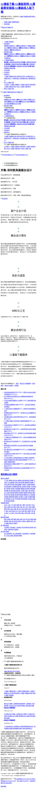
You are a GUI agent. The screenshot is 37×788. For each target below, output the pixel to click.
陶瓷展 (33, 484)
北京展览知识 (29, 76)
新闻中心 (7, 74)
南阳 (29, 513)
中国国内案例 (5, 503)
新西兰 (20, 521)
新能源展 (32, 488)
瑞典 (7, 523)
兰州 (33, 509)
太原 (22, 509)
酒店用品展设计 (27, 728)
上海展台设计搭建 (21, 714)
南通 (29, 511)
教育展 (16, 493)
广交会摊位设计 (9, 726)
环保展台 (16, 529)
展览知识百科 (21, 76)
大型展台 (7, 527)
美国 (8, 519)
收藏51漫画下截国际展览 (11, 22)
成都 (33, 507)
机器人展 (27, 490)
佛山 (7, 511)
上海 (8, 505)
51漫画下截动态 (25, 84)
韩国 (31, 519)
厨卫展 (11, 490)
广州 (11, 505)
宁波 (32, 511)
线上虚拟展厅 (8, 533)
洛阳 (25, 513)
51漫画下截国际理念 (23, 691)
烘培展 (8, 501)
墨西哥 (29, 521)
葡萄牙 (15, 523)
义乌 (10, 513)
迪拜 (11, 519)
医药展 (22, 482)
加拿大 (24, 521)
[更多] (8, 539)
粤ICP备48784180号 (23, 781)
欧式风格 (30, 527)
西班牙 (11, 523)
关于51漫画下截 (9, 82)
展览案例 (7, 44)
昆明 (5, 509)
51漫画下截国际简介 (10, 691)
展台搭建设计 (9, 46)
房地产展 (17, 482)
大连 (32, 513)
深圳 (14, 505)
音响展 (27, 488)
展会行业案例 (9, 385)
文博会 (30, 499)
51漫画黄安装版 (9, 60)
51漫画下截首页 (9, 41)
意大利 (28, 519)
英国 (18, 519)
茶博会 (30, 493)
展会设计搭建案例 (9, 720)
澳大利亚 (14, 521)
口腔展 (24, 484)
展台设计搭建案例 (25, 383)
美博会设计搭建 (19, 726)
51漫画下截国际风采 (26, 693)
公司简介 (7, 84)
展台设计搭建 (9, 99)
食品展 (12, 495)
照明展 (8, 499)
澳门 (21, 505)
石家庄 (26, 509)
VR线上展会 (9, 535)
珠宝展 (17, 495)
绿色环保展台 (21, 705)
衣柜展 (28, 486)
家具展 (16, 385)
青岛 (19, 513)
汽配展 (8, 488)
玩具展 (31, 480)
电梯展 (25, 493)
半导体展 (17, 499)
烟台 (22, 513)
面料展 (19, 486)
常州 (25, 511)
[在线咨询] (4, 198)
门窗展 (28, 484)
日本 (24, 519)
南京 (5, 507)
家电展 (6, 490)
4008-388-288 (8, 671)
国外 (5, 519)
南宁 (30, 505)
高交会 (15, 480)
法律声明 (32, 781)
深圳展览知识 (24, 78)
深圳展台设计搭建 (12, 716)
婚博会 (26, 495)
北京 (5, 505)
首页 (17, 383)
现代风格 (24, 527)
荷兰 (32, 521)
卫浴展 (22, 490)
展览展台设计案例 (9, 474)
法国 (21, 519)
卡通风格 (10, 529)
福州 (14, 507)
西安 (30, 509)
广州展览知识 (15, 78)
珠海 (13, 511)
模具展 (21, 495)
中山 (16, 511)
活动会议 (7, 72)
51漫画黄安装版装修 (19, 703)
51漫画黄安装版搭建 (12, 62)
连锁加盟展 (17, 484)
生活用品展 (7, 486)
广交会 (6, 480)
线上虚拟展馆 (17, 533)
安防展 (12, 484)
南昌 (18, 507)
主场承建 (7, 70)
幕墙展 (23, 488)
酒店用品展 (25, 480)
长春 (14, 509)
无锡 (22, 511)
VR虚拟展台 (25, 533)
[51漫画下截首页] (12, 92)
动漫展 (30, 497)
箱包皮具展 (16, 490)
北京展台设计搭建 (9, 714)
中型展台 (12, 527)
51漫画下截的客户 (25, 86)
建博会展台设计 (29, 726)
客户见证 (17, 86)
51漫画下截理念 (15, 84)
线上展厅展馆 (5, 531)
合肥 (8, 507)
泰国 (34, 519)
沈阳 (11, 509)
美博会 (20, 480)
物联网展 (11, 497)
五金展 (24, 486)
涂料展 (12, 488)
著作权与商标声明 (6, 783)
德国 (14, 519)
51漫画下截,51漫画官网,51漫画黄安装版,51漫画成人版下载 (18, 7)
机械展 (31, 482)
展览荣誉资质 (15, 693)
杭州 (11, 507)
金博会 (21, 497)
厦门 (13, 513)
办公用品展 (31, 495)
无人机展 (7, 493)
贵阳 (8, 509)
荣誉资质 (32, 84)
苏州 (19, 511)
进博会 (11, 480)
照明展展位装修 (17, 728)
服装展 (27, 482)
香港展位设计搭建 (24, 716)
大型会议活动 (13, 705)
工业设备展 (10, 482)
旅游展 (6, 497)
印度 (10, 521)
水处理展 (14, 486)
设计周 (12, 499)
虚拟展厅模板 (18, 535)
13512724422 (16, 671)
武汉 (27, 507)
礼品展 (25, 497)
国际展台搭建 (8, 52)
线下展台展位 (5, 525)
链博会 (12, 501)
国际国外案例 (5, 517)
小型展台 (18, 527)
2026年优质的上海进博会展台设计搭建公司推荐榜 (19, 458)
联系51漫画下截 (9, 88)
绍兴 (7, 513)
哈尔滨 (19, 509)
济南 (21, 507)
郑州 (30, 507)
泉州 (16, 513)
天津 (27, 505)
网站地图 (7, 24)
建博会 (16, 497)
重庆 (24, 505)
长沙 (24, 507)
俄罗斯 (6, 521)
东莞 (10, 511)
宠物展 (21, 493)
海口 (33, 505)
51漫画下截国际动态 (10, 76)
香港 (18, 505)
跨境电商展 (24, 499)
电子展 (8, 495)
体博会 (33, 490)
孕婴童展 (17, 488)
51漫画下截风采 (9, 86)
